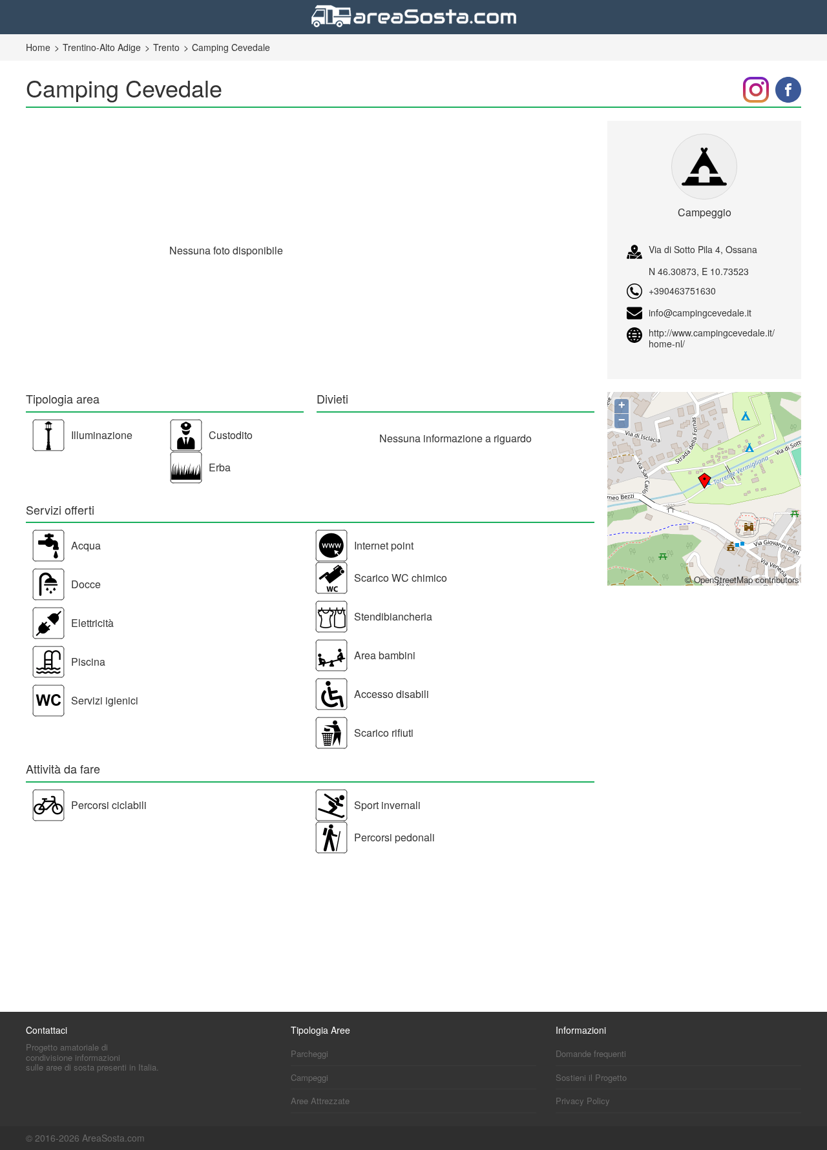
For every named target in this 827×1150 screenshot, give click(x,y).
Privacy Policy (583, 1100)
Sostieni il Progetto (591, 1077)
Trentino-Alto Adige (102, 47)
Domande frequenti (591, 1053)
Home (38, 47)
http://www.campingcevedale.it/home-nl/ (712, 338)
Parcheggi (309, 1053)
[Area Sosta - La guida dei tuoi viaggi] (413, 28)
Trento (166, 47)
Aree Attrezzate (320, 1100)
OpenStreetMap (723, 579)
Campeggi (309, 1077)
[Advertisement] (516, 250)
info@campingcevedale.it (700, 312)
